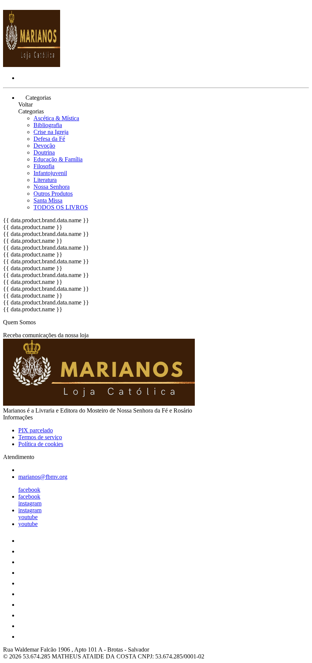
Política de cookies (40, 444)
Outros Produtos (53, 193)
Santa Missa (47, 200)
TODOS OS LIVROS (60, 207)
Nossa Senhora (51, 186)
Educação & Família (58, 159)
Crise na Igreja (50, 132)
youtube (28, 517)
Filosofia (43, 166)
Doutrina (44, 152)
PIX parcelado (35, 430)
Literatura (45, 180)
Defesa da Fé (49, 138)
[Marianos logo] (31, 65)
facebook (29, 489)
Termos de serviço (40, 437)
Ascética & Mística (56, 118)
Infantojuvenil (50, 173)
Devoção (44, 145)
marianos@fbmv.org (42, 476)
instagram (29, 503)
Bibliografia (47, 125)
